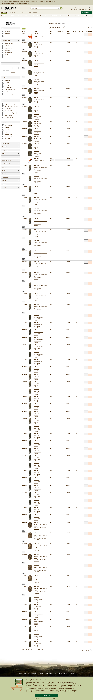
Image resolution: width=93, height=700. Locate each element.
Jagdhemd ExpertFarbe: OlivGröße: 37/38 (37, 110)
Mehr (84, 15)
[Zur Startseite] (12, 7)
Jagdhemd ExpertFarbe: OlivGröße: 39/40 (37, 118)
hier (50, 690)
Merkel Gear (36, 33)
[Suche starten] (61, 8)
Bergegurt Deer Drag (38, 36)
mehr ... (6, 60)
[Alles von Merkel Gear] (10, 23)
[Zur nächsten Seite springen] (91, 27)
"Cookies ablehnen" (72, 690)
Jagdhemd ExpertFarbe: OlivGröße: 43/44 (37, 132)
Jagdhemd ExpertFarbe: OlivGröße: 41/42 (37, 125)
